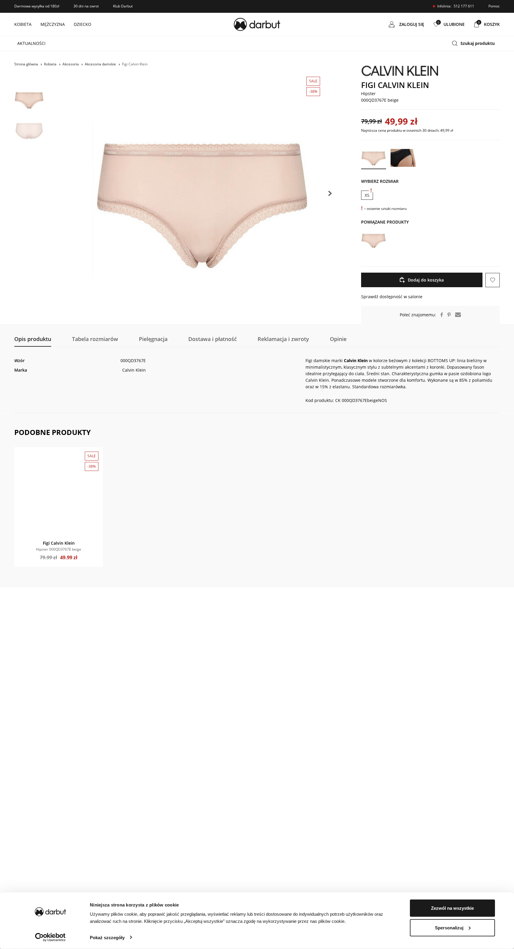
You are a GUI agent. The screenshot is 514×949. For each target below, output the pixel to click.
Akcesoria (70, 64)
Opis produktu (32, 339)
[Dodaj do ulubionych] (21, 454)
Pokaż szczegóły (107, 937)
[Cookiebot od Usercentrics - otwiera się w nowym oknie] (50, 937)
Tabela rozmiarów (95, 339)
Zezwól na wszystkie (452, 908)
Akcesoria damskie (100, 64)
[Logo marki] (430, 71)
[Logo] (257, 24)
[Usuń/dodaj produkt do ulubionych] (492, 280)
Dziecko (82, 24)
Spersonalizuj (449, 927)
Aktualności (31, 43)
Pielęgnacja (153, 339)
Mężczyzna (52, 24)
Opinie (338, 339)
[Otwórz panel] (476, 43)
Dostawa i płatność (212, 339)
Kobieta (23, 24)
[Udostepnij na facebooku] (439, 315)
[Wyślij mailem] (456, 315)
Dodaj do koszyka (426, 280)
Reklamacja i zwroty (283, 339)
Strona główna (26, 64)
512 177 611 (464, 6)
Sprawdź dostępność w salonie (391, 296)
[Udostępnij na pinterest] (447, 315)
